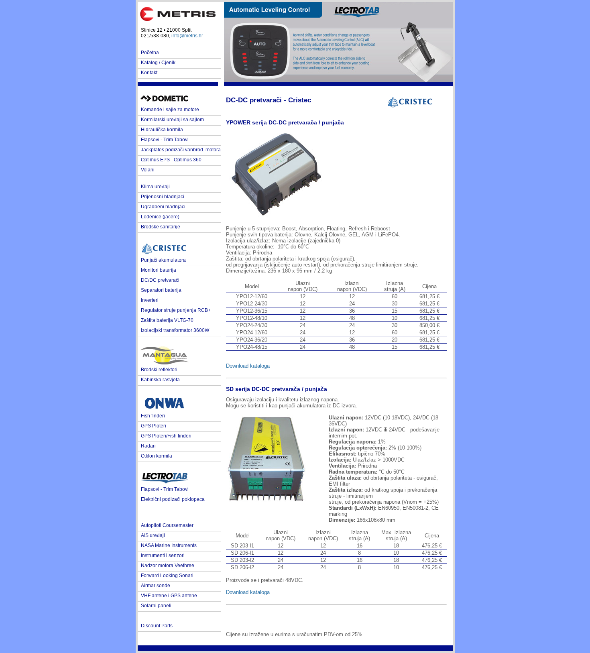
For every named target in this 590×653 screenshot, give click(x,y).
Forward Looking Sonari (167, 575)
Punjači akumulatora (163, 260)
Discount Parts (157, 626)
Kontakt (149, 72)
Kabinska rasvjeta (160, 379)
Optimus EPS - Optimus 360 (171, 160)
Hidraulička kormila (162, 129)
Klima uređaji (155, 186)
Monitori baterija (158, 270)
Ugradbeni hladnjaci (163, 207)
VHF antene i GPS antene (169, 595)
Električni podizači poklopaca (173, 499)
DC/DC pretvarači (160, 280)
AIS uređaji (153, 535)
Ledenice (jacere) (160, 217)
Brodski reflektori (159, 369)
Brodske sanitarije (160, 227)
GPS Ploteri (153, 426)
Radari (148, 446)
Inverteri (150, 300)
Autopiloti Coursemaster (167, 525)
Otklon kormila (156, 456)
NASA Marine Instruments (169, 545)
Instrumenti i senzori (163, 555)
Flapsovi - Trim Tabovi (165, 139)
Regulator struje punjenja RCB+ (176, 310)
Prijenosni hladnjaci (162, 196)
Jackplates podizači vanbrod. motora (181, 150)
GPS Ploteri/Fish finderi (166, 436)
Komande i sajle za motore (170, 109)
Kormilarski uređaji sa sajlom (172, 119)
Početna (150, 52)
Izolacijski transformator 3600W (175, 330)
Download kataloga (248, 366)
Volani (148, 170)
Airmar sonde (155, 585)
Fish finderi (153, 416)
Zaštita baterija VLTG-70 (167, 320)
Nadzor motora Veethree (167, 565)
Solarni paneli (156, 605)
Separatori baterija (161, 290)
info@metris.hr (187, 36)
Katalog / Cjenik (158, 62)
